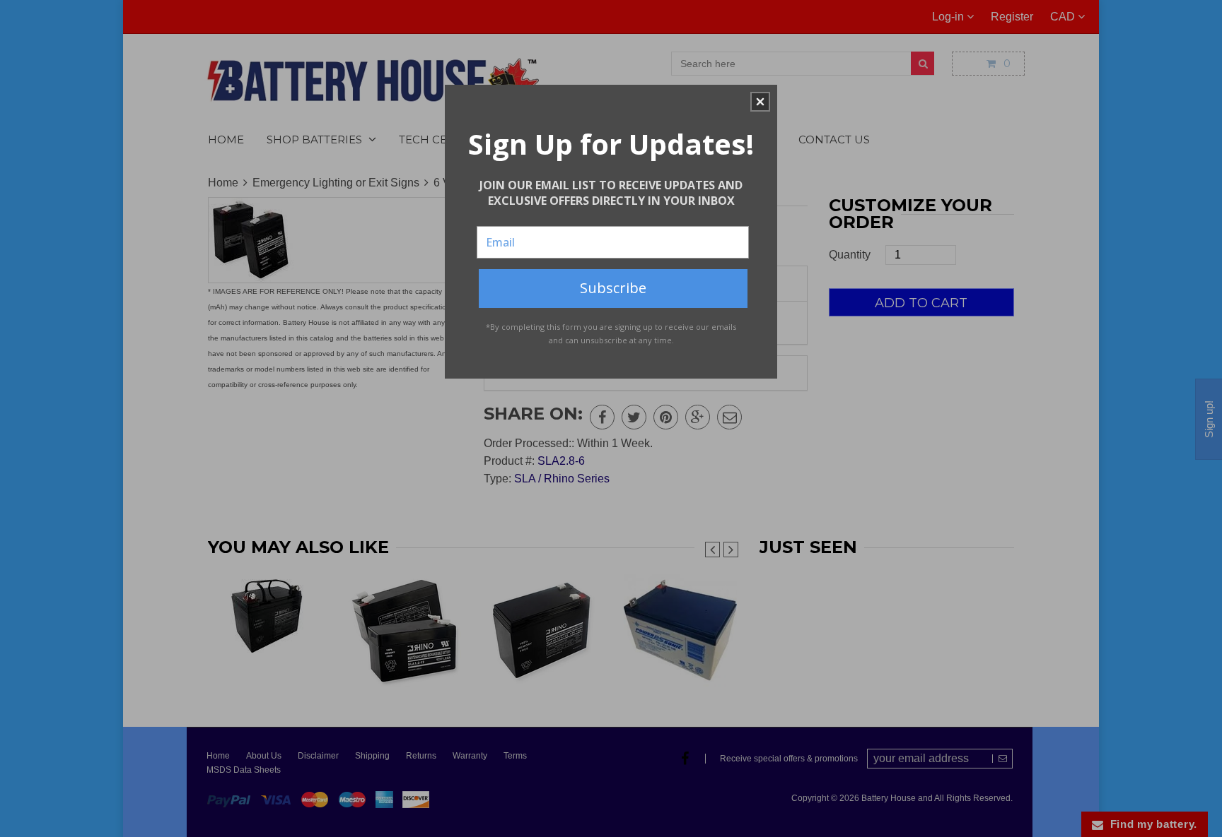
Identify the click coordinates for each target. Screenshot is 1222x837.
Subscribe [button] (613, 287)
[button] (760, 101)
